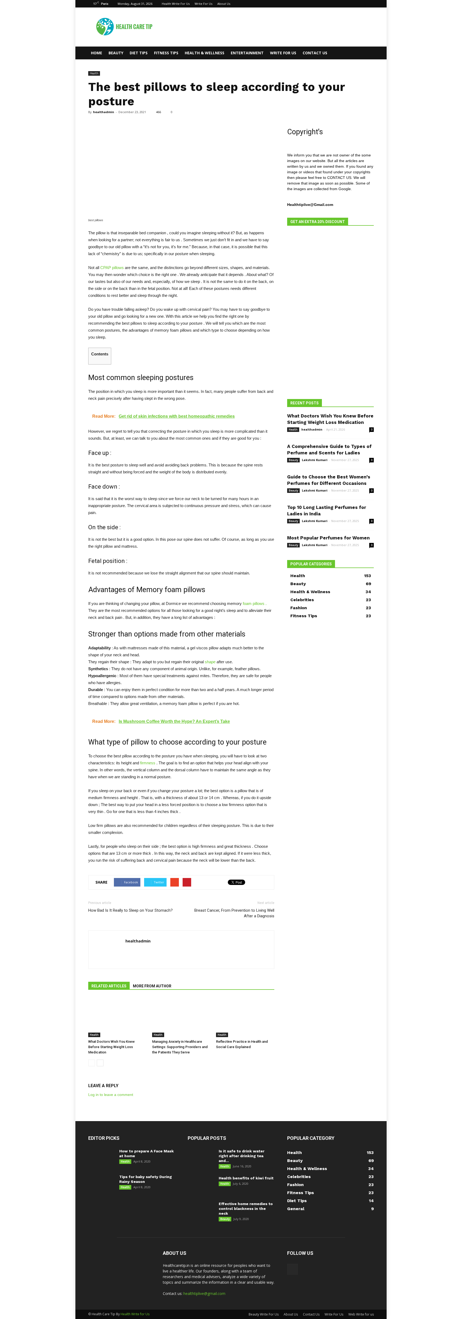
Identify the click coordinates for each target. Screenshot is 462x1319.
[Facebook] (370, 3)
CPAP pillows (112, 267)
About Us (223, 4)
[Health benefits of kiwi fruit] (201, 1185)
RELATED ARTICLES (108, 986)
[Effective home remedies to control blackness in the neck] (201, 1210)
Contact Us (315, 52)
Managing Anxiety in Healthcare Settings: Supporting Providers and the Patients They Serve (180, 1047)
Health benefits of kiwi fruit (246, 1178)
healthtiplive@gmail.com (204, 1293)
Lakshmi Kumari (315, 460)
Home (96, 52)
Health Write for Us (135, 1314)
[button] (367, 53)
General (295, 1208)
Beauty (116, 52)
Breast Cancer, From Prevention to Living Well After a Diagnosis (234, 913)
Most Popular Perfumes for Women (328, 537)
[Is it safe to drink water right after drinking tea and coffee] (201, 1158)
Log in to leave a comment (110, 1094)
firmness (147, 763)
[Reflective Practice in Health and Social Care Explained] (245, 1017)
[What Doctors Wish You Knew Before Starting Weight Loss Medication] (117, 1017)
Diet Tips (139, 52)
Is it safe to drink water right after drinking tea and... (241, 1156)
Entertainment (247, 52)
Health (94, 73)
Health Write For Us (176, 4)
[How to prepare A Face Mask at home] (100, 1158)
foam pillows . (255, 603)
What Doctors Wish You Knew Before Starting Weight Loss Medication (111, 1047)
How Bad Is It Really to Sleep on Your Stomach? (130, 910)
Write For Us (203, 4)
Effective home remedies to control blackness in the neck (246, 1209)
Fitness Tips (166, 52)
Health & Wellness (204, 52)
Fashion (298, 607)
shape (210, 662)
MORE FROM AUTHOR (152, 986)
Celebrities (302, 599)
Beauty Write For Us (264, 1314)
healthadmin (103, 112)
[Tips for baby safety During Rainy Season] (100, 1183)
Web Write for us (361, 1314)
